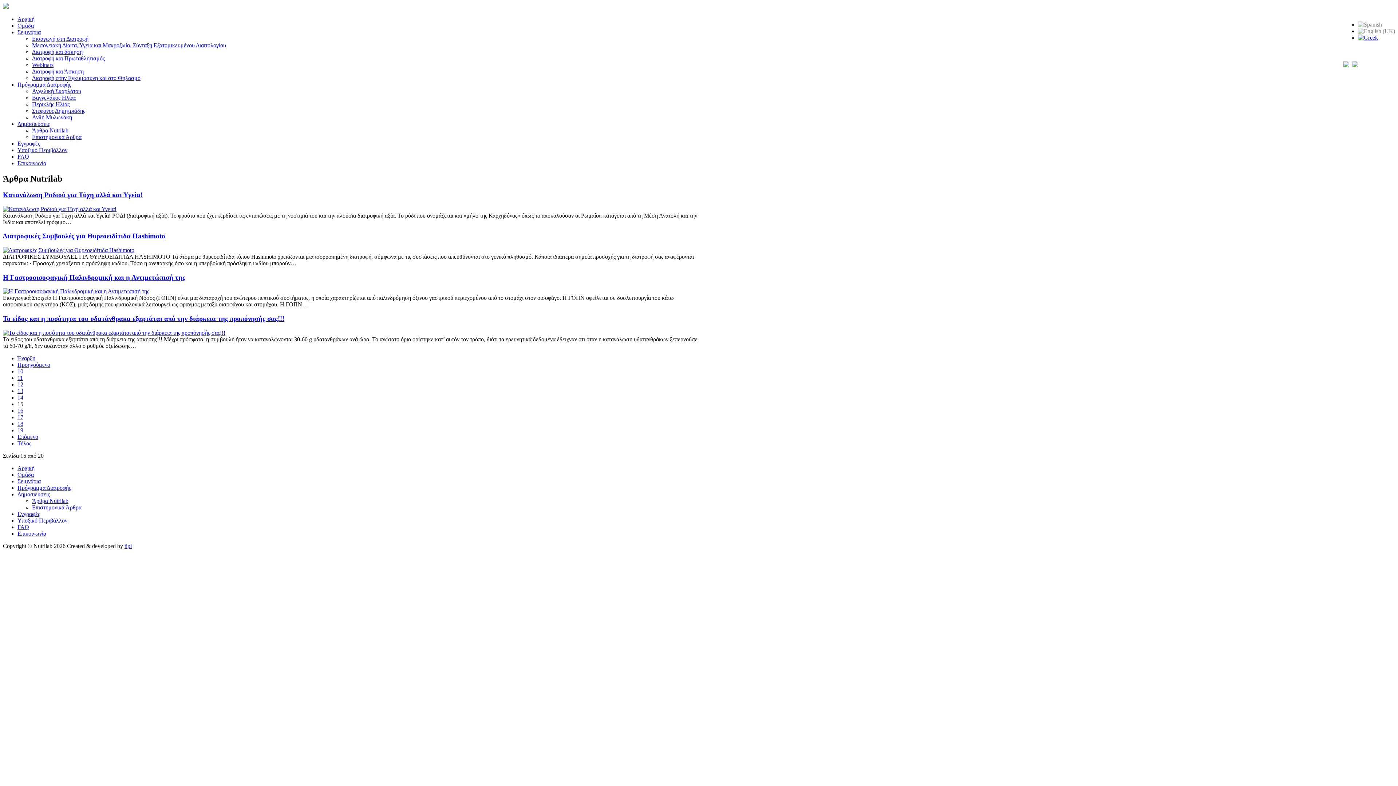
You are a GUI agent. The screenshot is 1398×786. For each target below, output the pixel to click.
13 (20, 391)
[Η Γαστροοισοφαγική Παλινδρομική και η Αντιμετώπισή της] (76, 291)
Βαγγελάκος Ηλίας (54, 98)
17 (20, 417)
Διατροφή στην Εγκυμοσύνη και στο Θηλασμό (86, 78)
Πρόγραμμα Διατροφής (44, 85)
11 (20, 378)
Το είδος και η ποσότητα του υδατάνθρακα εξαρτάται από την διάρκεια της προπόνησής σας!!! (143, 318)
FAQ (23, 157)
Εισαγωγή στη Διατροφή (60, 39)
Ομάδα (25, 26)
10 (20, 371)
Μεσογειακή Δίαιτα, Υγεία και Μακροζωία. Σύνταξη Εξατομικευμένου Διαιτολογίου (129, 45)
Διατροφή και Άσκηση (58, 71)
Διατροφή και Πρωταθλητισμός (68, 58)
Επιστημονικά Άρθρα (57, 137)
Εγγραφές (28, 143)
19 (20, 430)
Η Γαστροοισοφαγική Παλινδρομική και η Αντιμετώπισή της (94, 277)
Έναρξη (26, 358)
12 (20, 384)
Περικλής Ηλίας (51, 104)
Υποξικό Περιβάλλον (42, 150)
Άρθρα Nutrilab (50, 130)
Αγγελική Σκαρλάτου (56, 91)
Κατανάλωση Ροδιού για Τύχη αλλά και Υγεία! (73, 195)
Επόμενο (27, 437)
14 (20, 397)
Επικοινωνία (31, 163)
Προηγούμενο (33, 365)
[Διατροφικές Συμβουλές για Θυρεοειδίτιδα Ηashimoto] (68, 250)
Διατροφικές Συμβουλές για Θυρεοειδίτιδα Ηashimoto (84, 236)
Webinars (43, 65)
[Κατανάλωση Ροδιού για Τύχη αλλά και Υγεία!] (59, 209)
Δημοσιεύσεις (33, 124)
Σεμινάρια (29, 32)
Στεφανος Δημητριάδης (58, 111)
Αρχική (26, 19)
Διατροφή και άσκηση (57, 52)
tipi (128, 546)
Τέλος (24, 443)
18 (20, 424)
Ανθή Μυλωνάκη (52, 117)
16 (20, 411)
